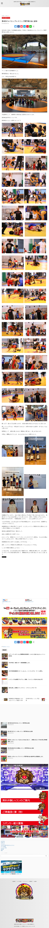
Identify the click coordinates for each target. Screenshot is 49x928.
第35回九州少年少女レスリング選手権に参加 (19, 723)
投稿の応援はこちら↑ (29, 601)
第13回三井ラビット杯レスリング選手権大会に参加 (20, 731)
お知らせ (4, 646)
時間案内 (30, 881)
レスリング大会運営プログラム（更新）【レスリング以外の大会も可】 (26, 679)
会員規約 (13, 881)
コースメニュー (25, 881)
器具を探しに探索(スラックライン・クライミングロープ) (22, 687)
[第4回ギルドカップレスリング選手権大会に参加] (24, 26)
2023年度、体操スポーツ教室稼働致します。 (20, 662)
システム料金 (19, 881)
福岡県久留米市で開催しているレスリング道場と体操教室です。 (24, 924)
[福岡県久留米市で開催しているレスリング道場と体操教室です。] (25, 4)
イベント (8, 646)
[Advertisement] (23, 11)
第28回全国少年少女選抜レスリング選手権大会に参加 (21, 748)
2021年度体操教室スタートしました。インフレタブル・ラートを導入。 (26, 671)
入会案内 (35, 881)
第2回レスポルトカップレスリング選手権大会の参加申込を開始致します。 (26, 756)
